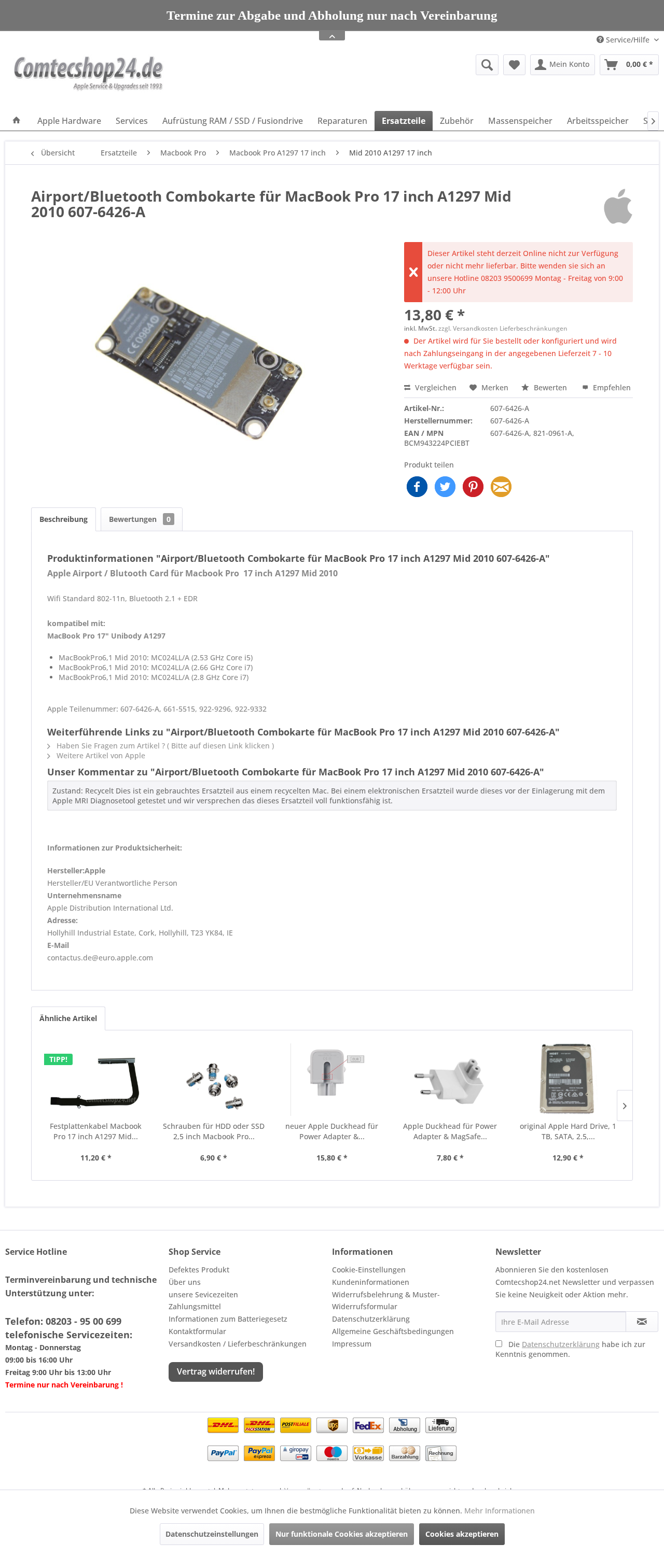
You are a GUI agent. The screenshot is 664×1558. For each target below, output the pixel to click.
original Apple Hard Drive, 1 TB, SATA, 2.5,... (568, 1131)
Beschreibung (63, 519)
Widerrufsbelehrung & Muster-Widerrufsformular (386, 1301)
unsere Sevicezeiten (203, 1294)
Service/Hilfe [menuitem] (628, 40)
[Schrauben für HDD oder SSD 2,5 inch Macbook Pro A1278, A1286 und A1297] (214, 1079)
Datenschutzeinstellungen (211, 1534)
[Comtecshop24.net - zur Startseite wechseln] (88, 80)
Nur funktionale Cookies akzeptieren (341, 1534)
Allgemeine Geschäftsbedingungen (393, 1331)
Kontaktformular (197, 1331)
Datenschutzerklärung (371, 1319)
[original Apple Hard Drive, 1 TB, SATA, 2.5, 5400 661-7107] (568, 1079)
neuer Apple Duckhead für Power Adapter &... (331, 1131)
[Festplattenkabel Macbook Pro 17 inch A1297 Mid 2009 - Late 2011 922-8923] (96, 1079)
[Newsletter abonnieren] (642, 1321)
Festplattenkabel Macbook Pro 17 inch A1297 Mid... (96, 1131)
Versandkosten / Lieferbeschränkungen (238, 1344)
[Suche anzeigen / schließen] (487, 64)
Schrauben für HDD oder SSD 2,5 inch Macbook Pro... (214, 1131)
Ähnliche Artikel (68, 1018)
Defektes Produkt (199, 1269)
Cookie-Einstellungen (369, 1269)
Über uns (185, 1282)
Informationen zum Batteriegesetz (228, 1319)
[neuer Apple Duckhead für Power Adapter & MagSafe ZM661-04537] (332, 1079)
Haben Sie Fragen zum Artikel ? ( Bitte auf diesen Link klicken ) (164, 745)
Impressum (351, 1344)
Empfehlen (611, 387)
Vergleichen (435, 387)
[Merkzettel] (514, 64)
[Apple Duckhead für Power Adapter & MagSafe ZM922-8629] (450, 1079)
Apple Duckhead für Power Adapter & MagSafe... (450, 1131)
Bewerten (550, 387)
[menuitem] (407, 64)
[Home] (16, 121)
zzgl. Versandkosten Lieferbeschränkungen (503, 328)
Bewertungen (140, 519)
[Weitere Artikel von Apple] (618, 206)
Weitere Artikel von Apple (99, 755)
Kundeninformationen (370, 1282)
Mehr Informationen (499, 1510)
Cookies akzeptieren (462, 1534)
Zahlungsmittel (195, 1306)
